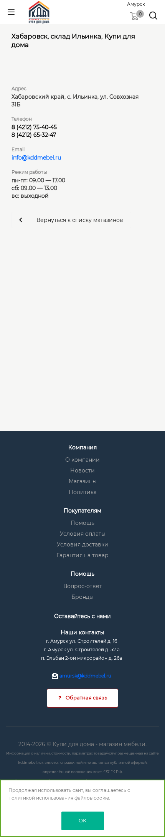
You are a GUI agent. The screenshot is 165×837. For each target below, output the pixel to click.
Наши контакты (82, 632)
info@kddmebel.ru (36, 157)
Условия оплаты (83, 533)
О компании (82, 459)
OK (82, 820)
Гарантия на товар (82, 555)
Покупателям (82, 510)
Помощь (82, 522)
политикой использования (40, 798)
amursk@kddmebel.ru (85, 676)
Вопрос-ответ (82, 586)
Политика (83, 492)
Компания (82, 447)
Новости (82, 470)
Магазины (83, 481)
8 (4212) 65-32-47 (34, 134)
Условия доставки (82, 544)
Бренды (82, 596)
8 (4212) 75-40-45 (34, 127)
